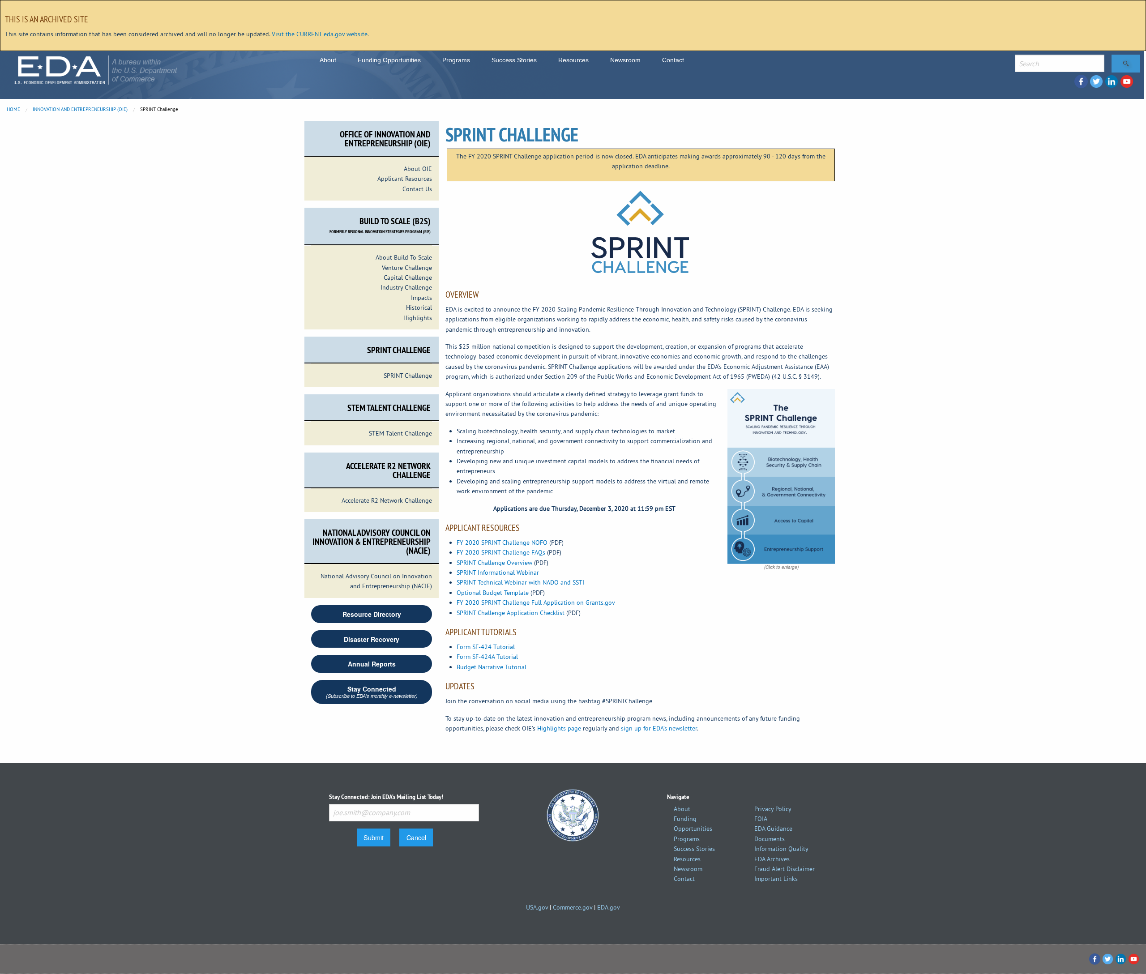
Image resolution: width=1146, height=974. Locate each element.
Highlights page (559, 728)
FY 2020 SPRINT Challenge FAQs (501, 552)
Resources (573, 60)
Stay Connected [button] (372, 691)
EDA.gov (608, 907)
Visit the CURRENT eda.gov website (320, 34)
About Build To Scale (404, 257)
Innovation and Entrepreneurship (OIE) (80, 109)
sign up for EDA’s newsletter (659, 728)
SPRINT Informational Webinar (498, 572)
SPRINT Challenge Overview (494, 563)
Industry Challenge (406, 287)
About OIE (418, 169)
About (328, 60)
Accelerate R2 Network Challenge (387, 500)
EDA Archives (772, 859)
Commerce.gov (572, 907)
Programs (456, 60)
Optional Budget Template (493, 593)
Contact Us (417, 189)
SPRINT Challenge (408, 376)
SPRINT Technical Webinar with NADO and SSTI (520, 582)
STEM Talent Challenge (400, 433)
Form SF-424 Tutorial (486, 647)
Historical (419, 307)
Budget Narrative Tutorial (491, 667)
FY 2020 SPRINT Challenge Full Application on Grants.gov (536, 602)
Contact (673, 60)
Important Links (776, 879)
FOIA (760, 819)
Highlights (417, 318)
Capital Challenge (408, 277)
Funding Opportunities (389, 60)
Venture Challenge (407, 268)
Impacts (421, 298)
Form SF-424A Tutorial (487, 657)
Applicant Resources (404, 179)
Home (13, 109)
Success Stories (514, 60)
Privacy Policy (772, 809)
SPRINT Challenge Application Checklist (510, 613)
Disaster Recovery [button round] (371, 639)
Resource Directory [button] (371, 614)
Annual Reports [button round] (372, 663)
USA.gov (537, 907)
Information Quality (781, 849)
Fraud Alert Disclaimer (784, 869)
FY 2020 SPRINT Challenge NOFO (502, 542)
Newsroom (625, 60)
